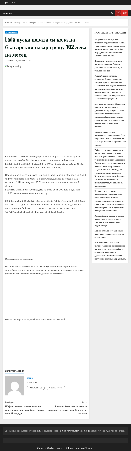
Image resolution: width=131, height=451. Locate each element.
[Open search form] (112, 13)
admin (10, 60)
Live (125, 13)
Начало (7, 13)
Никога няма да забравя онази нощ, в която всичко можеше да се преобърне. (109, 234)
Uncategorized (11, 32)
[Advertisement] (46, 133)
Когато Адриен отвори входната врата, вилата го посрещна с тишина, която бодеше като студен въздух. (109, 220)
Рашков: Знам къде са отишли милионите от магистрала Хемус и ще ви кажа (67, 408)
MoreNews (75, 448)
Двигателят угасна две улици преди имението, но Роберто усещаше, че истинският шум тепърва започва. (108, 65)
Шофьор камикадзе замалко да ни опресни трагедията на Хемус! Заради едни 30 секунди (24, 408)
